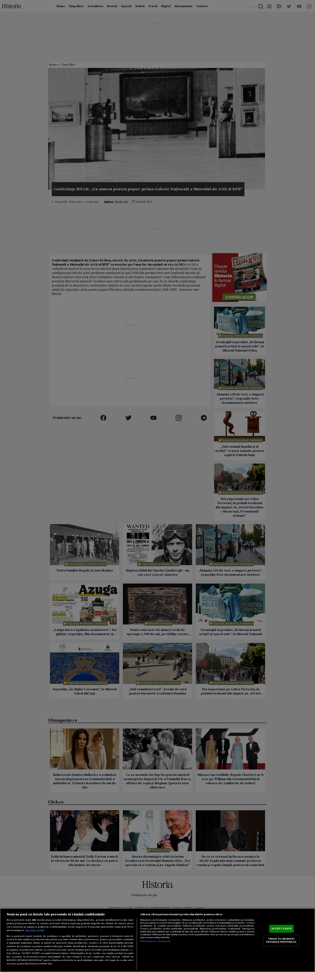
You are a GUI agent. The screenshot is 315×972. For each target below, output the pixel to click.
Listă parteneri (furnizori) (155, 941)
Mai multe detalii (34, 930)
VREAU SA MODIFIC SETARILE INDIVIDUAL (281, 940)
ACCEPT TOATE (281, 928)
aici (131, 949)
